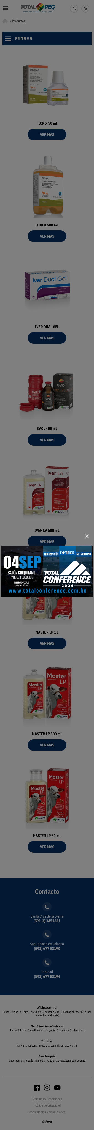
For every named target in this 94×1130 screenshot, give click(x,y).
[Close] (87, 536)
